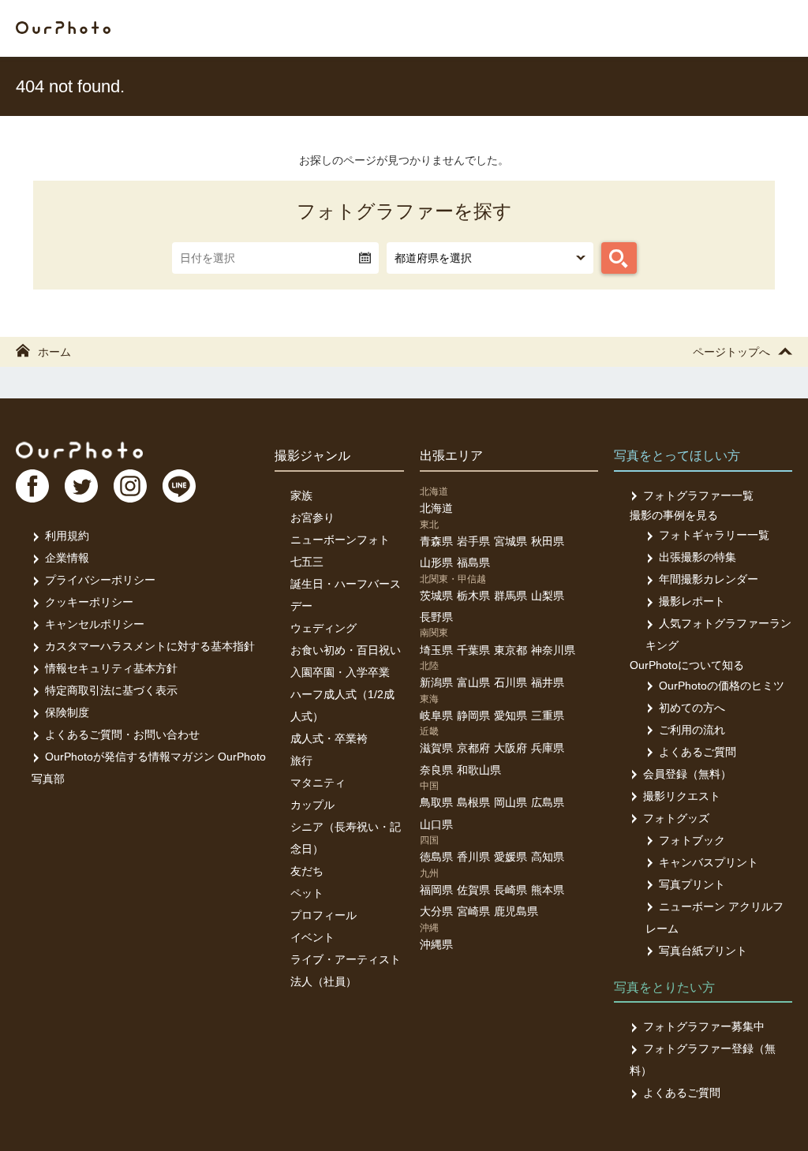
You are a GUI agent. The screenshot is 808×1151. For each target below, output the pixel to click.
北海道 (436, 508)
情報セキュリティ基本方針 (111, 668)
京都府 (473, 748)
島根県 (473, 802)
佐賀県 (473, 890)
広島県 (547, 802)
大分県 (436, 911)
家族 (301, 495)
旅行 (301, 760)
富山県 (473, 682)
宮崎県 (473, 911)
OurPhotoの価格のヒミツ (721, 685)
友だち (307, 871)
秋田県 (547, 541)
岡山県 (510, 802)
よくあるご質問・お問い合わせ (122, 734)
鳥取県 (436, 802)
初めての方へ (692, 707)
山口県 (436, 824)
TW (81, 486)
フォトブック (692, 840)
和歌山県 (479, 770)
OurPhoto (79, 450)
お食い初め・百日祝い (345, 650)
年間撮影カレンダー (708, 579)
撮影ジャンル (312, 455)
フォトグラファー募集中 (704, 1026)
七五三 (307, 561)
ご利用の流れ (692, 729)
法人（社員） (323, 981)
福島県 (473, 562)
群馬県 (510, 595)
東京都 (510, 650)
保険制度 (67, 712)
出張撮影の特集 (697, 557)
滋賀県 (436, 748)
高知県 (547, 856)
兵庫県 (547, 748)
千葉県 (473, 650)
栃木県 (473, 595)
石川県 (510, 682)
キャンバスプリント (708, 862)
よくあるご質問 (697, 752)
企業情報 (67, 557)
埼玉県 (436, 650)
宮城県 (510, 541)
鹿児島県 (516, 911)
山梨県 (547, 595)
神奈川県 (553, 650)
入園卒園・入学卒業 (340, 672)
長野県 (436, 617)
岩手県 (473, 541)
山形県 (436, 562)
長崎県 (510, 890)
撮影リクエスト (681, 796)
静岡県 (473, 715)
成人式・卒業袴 (329, 738)
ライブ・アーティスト (345, 959)
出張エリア (451, 455)
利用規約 (67, 535)
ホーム (54, 352)
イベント (312, 937)
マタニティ (318, 782)
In (130, 486)
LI (179, 486)
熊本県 (547, 890)
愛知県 (510, 715)
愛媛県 (510, 856)
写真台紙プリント (703, 950)
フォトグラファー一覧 (698, 495)
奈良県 (436, 770)
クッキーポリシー (89, 602)
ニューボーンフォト (340, 539)
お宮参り (312, 517)
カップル (312, 804)
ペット (307, 893)
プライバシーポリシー (100, 580)
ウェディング (323, 628)
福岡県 (436, 890)
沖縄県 (436, 944)
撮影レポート (692, 601)
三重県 (547, 715)
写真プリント (692, 884)
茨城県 (436, 595)
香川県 (473, 856)
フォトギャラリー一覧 (714, 535)
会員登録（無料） (687, 774)
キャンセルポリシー (94, 624)
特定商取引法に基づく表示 (111, 690)
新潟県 (436, 682)
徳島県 (436, 856)
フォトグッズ (676, 818)
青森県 (436, 541)
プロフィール (323, 915)
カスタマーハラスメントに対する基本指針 (150, 646)
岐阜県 (436, 715)
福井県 (547, 682)
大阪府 (510, 748)
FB (32, 486)
